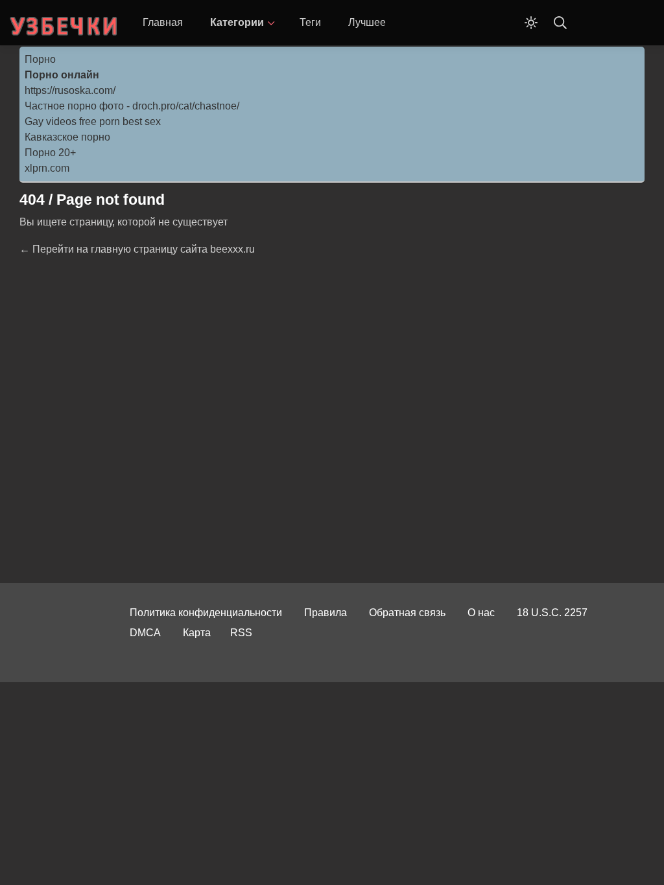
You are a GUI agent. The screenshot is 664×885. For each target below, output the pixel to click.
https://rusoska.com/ (70, 90)
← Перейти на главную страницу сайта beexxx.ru (137, 249)
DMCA (145, 632)
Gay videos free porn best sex (93, 121)
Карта (197, 632)
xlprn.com (47, 168)
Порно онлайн (62, 74)
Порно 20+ (50, 152)
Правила (325, 612)
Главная (163, 22)
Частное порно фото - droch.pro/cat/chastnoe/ (132, 105)
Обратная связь (407, 612)
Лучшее (367, 22)
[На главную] (65, 22)
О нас (481, 612)
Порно (40, 59)
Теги (310, 22)
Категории (237, 22)
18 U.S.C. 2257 (552, 612)
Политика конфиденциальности (206, 612)
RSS (241, 632)
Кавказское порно (67, 137)
